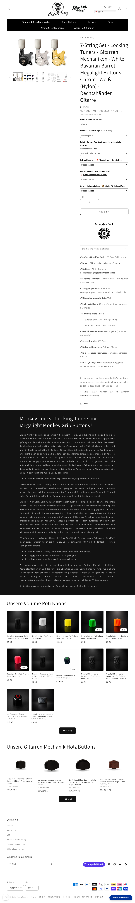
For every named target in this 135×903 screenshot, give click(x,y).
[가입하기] (51, 864)
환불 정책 (41, 897)
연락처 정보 (99, 897)
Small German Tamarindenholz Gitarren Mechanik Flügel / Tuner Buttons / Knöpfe (112, 781)
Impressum (11, 830)
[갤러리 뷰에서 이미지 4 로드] (51, 77)
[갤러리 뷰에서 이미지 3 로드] (40, 77)
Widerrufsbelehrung (89, 395)
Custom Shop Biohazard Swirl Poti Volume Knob (65, 677)
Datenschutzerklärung (16, 839)
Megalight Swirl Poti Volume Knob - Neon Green (92, 637)
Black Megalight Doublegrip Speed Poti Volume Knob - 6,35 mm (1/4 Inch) (42, 716)
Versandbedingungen (16, 844)
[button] (9, 9)
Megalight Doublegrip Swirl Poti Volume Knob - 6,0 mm (17, 637)
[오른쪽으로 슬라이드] (71, 77)
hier (33, 555)
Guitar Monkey (17, 897)
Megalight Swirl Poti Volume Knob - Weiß (42, 637)
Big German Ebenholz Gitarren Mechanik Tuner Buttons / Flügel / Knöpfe (51, 782)
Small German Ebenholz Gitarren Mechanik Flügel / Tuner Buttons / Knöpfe (20, 781)
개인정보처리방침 (54, 897)
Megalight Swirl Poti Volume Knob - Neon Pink (17, 675)
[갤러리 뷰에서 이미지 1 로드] (18, 77)
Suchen (10, 826)
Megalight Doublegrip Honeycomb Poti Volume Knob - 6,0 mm (90, 676)
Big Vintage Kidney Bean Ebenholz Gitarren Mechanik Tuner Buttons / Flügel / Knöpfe (82, 782)
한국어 (100, 12)
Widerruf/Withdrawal (121, 898)
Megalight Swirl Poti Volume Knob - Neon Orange (117, 637)
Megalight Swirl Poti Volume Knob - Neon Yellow (67, 637)
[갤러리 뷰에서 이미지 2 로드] (29, 77)
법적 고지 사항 (87, 897)
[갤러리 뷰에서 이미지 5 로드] (62, 77)
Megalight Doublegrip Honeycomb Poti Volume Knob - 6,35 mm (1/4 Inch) (116, 676)
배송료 (102, 111)
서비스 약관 (66, 897)
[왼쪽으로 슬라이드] (9, 77)
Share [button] (85, 403)
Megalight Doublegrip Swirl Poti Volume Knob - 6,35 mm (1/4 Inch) (43, 676)
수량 (82, 197)
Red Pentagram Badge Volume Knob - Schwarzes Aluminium (17, 716)
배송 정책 (76, 897)
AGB (8, 835)
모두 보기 (67, 730)
